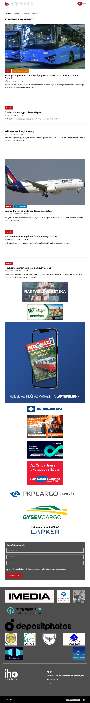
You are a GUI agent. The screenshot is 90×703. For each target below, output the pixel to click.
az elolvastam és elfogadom (38, 569)
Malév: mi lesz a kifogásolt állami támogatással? (31, 236)
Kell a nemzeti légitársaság (19, 131)
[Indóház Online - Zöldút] (28, 3)
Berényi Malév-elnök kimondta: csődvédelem (28, 211)
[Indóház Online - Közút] (21, 3)
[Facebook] (81, 699)
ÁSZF (49, 672)
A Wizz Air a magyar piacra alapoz (23, 112)
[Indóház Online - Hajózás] (32, 3)
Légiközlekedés (20, 206)
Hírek (17, 13)
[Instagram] (84, 699)
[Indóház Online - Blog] (25, 3)
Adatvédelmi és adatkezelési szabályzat (65, 675)
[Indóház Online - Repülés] (17, 3)
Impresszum (52, 679)
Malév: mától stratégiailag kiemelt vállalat (28, 267)
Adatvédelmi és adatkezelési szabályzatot (28, 569)
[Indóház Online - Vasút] (12, 3)
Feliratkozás (14, 575)
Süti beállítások (72, 699)
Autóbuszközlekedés (20, 71)
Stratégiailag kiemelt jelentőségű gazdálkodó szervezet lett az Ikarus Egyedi (42, 77)
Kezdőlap (8, 13)
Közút (8, 71)
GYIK (49, 683)
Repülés (9, 108)
